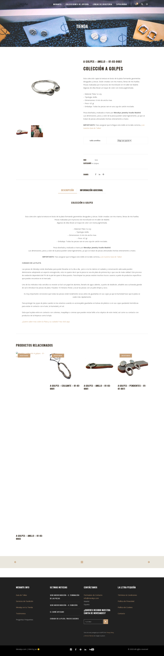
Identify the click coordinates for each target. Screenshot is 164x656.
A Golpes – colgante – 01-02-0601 (65, 387)
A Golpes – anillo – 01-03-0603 (29, 537)
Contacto (121, 613)
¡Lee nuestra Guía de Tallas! (111, 257)
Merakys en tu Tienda (24, 607)
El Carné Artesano (57, 612)
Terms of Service (89, 636)
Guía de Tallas (21, 595)
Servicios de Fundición (24, 601)
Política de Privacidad (126, 601)
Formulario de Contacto (93, 595)
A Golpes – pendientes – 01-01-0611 (132, 387)
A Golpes (95, 163)
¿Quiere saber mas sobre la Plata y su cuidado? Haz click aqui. (46, 321)
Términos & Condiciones (127, 595)
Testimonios (21, 613)
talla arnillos (95, 140)
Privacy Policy (110, 632)
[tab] (67, 190)
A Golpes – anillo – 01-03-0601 (97, 387)
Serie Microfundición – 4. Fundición (63, 605)
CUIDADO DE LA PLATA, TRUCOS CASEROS (64, 618)
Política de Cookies (125, 607)
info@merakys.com (91, 598)
